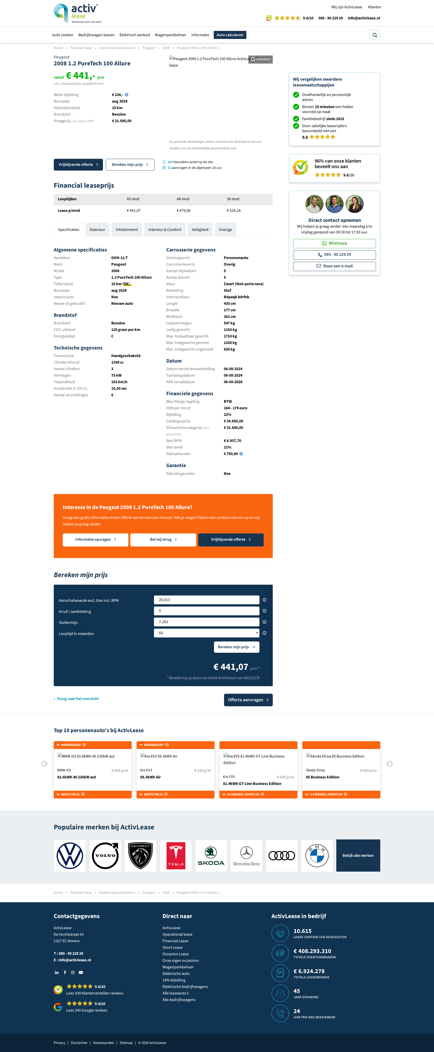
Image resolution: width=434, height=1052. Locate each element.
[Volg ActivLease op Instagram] (73, 972)
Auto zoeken (62, 35)
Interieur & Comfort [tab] (164, 229)
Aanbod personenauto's (117, 48)
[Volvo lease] (105, 855)
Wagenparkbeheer (170, 35)
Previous (176, 126)
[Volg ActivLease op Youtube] (81, 972)
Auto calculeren (230, 35)
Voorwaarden (103, 1042)
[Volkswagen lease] (70, 855)
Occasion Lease (175, 954)
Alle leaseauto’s (175, 993)
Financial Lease (175, 941)
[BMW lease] (317, 855)
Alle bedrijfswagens (179, 1000)
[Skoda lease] (211, 855)
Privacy (59, 1042)
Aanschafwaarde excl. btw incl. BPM (89, 600)
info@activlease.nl (364, 18)
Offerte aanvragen (245, 700)
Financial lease (81, 48)
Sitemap (126, 1042)
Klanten (374, 7)
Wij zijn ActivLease (347, 7)
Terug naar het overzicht (78, 699)
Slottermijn (68, 622)
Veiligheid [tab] (200, 229)
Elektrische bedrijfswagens (185, 986)
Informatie (200, 35)
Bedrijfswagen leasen (96, 35)
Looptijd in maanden (76, 633)
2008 (166, 48)
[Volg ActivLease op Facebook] (65, 972)
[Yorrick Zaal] (334, 204)
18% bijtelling (173, 980)
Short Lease (172, 947)
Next (266, 126)
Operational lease (177, 934)
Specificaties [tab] (68, 229)
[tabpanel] (163, 359)
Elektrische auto (176, 973)
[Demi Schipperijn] (355, 204)
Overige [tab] (225, 229)
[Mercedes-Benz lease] (246, 855)
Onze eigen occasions (180, 960)
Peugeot (149, 48)
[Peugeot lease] (140, 855)
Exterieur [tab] (97, 229)
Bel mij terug (161, 539)
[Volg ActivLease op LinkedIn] (57, 972)
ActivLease (171, 928)
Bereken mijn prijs (127, 164)
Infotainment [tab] (127, 229)
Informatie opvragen (93, 539)
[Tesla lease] (176, 855)
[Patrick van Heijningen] (314, 204)
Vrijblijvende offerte (76, 164)
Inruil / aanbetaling (75, 611)
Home (58, 48)
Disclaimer (79, 1042)
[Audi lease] (282, 855)
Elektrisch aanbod (135, 35)
